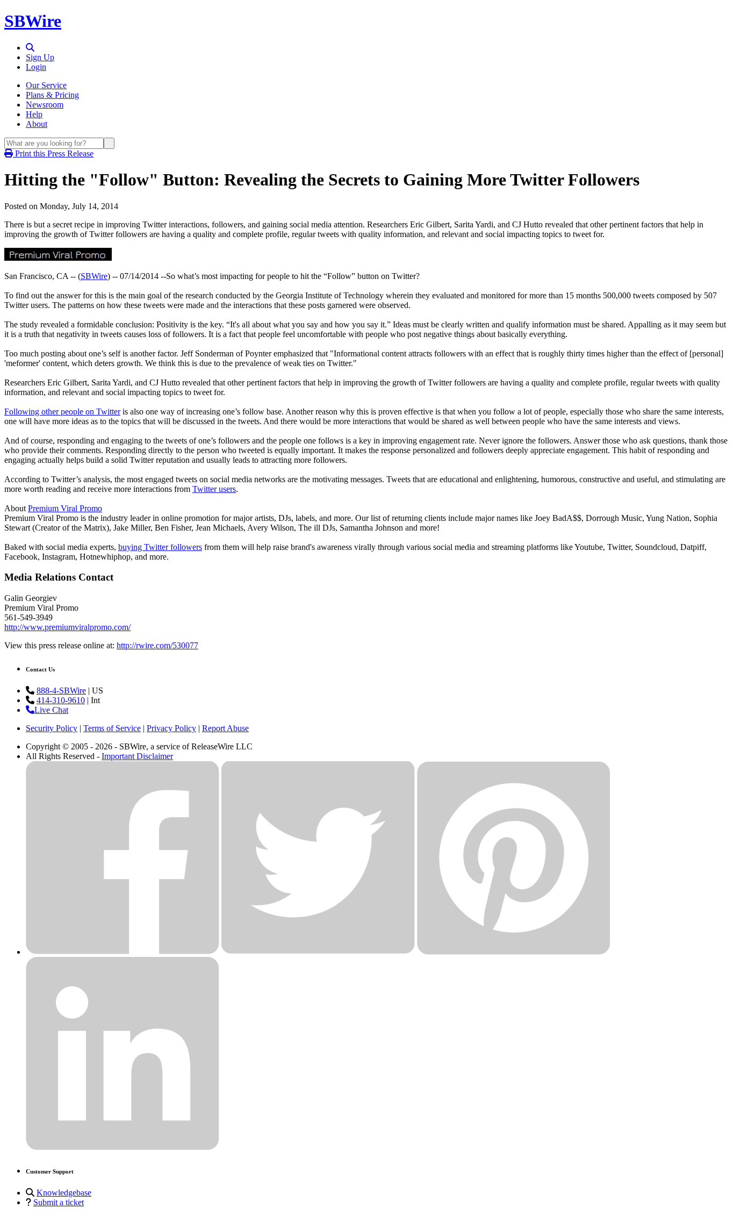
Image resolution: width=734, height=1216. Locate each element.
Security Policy (51, 728)
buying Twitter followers (160, 547)
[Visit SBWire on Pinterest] (513, 951)
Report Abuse (225, 728)
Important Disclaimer (137, 756)
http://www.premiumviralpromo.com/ (67, 627)
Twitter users (214, 488)
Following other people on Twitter (62, 411)
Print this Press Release (53, 153)
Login (36, 66)
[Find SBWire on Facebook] (122, 951)
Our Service (46, 85)
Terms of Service (112, 728)
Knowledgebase (64, 1192)
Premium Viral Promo (65, 508)
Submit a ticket (58, 1202)
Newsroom (44, 104)
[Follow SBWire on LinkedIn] (122, 1147)
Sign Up (40, 57)
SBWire (32, 21)
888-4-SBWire (61, 690)
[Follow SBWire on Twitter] (318, 951)
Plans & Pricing (52, 94)
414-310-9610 (61, 700)
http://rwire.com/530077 (157, 645)
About (36, 123)
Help (34, 114)
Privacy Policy (171, 728)
